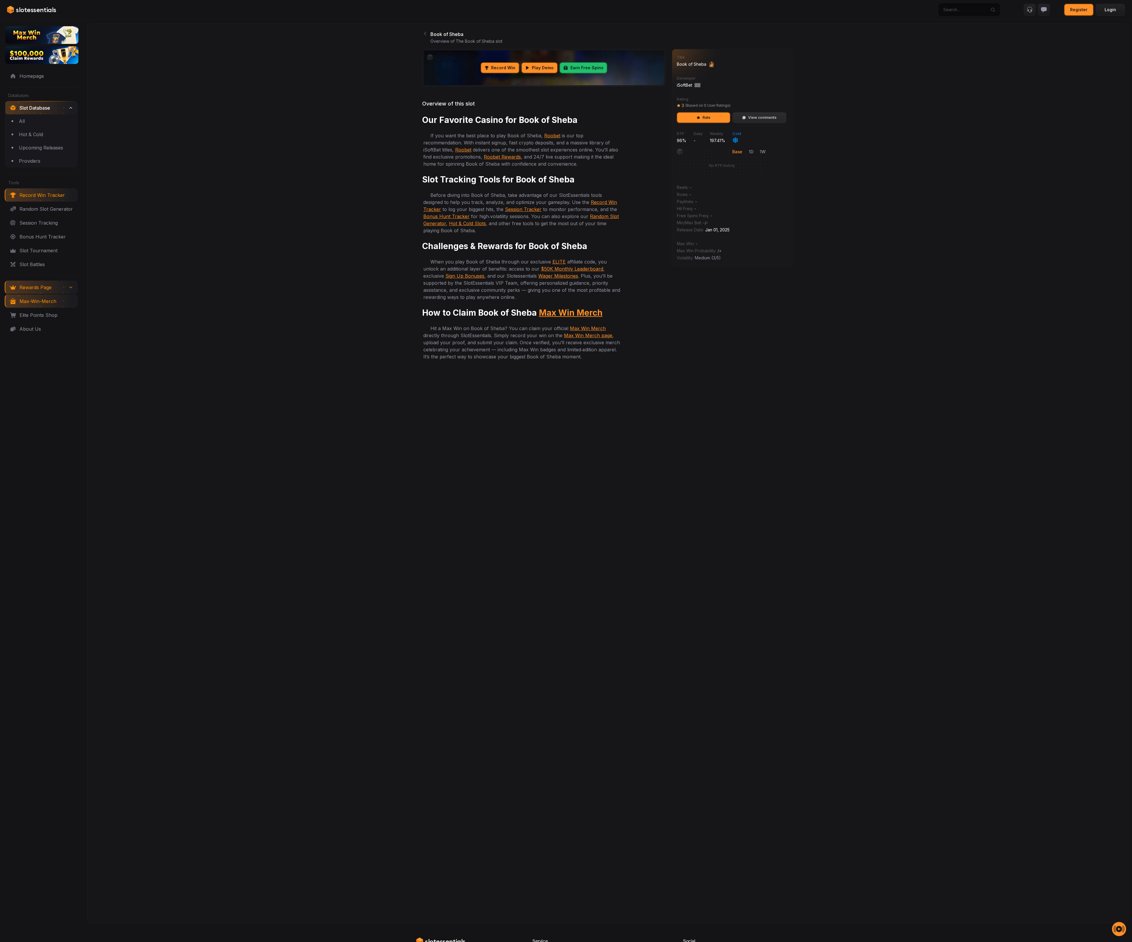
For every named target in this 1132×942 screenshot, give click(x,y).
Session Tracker (523, 209)
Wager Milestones (558, 276)
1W (762, 151)
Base (737, 151)
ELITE (559, 262)
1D (751, 151)
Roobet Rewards (502, 157)
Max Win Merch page (588, 335)
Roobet (552, 136)
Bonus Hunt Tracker (446, 216)
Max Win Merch (571, 313)
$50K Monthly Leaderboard (572, 269)
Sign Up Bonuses (464, 276)
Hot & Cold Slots (467, 223)
